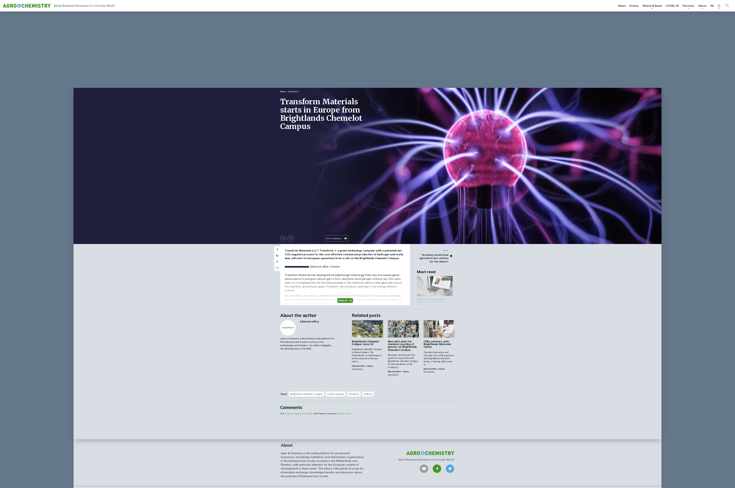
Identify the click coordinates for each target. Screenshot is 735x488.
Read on (343, 300)
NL (712, 5)
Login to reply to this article (298, 413)
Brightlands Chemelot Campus (306, 394)
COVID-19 (672, 5)
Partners (688, 5)
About (702, 5)
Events (634, 5)
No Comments (334, 238)
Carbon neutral (335, 394)
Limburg (368, 394)
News (622, 5)
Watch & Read (652, 5)
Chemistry (353, 394)
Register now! (344, 413)
